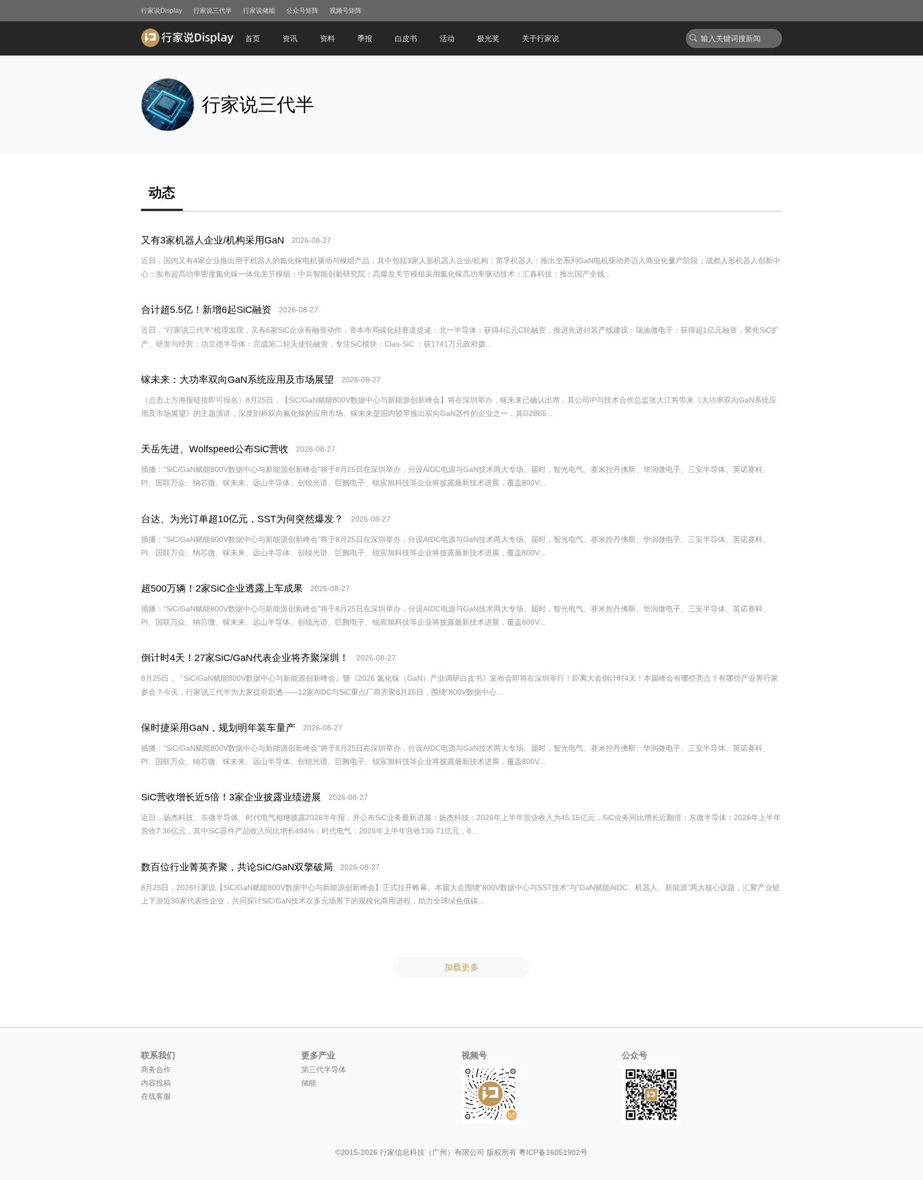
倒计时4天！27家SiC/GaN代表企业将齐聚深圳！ (245, 657)
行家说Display (161, 10)
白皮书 (406, 38)
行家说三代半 (212, 10)
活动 (447, 38)
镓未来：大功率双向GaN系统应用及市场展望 (237, 379)
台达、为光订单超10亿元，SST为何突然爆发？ (242, 519)
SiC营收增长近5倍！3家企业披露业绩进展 (231, 797)
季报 (364, 38)
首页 (252, 38)
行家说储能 (259, 10)
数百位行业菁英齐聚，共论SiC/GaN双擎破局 (237, 867)
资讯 (290, 38)
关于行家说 (540, 38)
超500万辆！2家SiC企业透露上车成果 (222, 588)
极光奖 (488, 38)
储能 (308, 1083)
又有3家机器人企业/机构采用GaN (212, 240)
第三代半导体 (323, 1069)
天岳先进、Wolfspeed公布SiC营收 (214, 449)
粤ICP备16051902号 (553, 1152)
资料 (327, 38)
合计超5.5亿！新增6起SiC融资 (206, 309)
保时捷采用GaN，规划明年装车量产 (218, 727)
